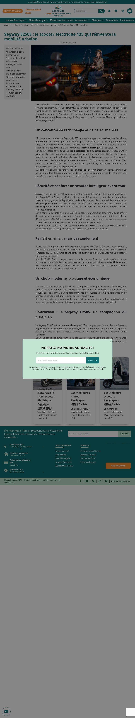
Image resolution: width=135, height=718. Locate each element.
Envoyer (92, 360)
